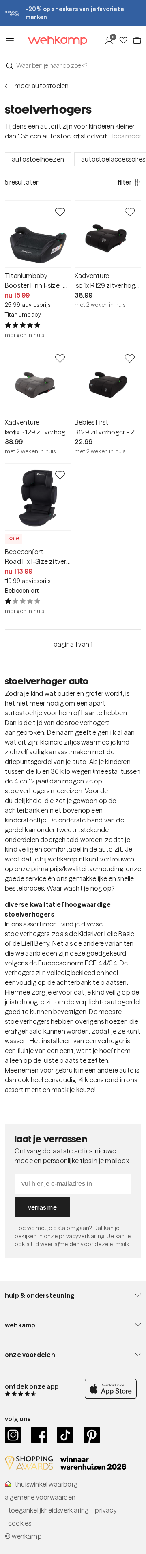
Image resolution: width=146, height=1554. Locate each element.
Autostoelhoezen (38, 159)
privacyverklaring (82, 1236)
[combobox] (73, 65)
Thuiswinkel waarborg (46, 1484)
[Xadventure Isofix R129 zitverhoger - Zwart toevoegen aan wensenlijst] (130, 211)
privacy (105, 1510)
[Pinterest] (92, 1435)
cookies (19, 1523)
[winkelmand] (136, 40)
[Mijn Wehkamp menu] (111, 40)
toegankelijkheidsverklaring (48, 1510)
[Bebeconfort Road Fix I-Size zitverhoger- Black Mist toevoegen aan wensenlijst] (60, 474)
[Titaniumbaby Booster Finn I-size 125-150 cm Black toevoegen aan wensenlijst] (60, 211)
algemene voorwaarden (40, 1497)
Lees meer (126, 136)
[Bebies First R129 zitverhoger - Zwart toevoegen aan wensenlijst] (130, 358)
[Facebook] (39, 1435)
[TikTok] (65, 1435)
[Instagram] (13, 1435)
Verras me (42, 1207)
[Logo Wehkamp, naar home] (52, 41)
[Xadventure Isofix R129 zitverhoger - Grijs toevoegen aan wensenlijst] (60, 358)
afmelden (66, 1244)
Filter (124, 182)
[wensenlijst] (125, 40)
